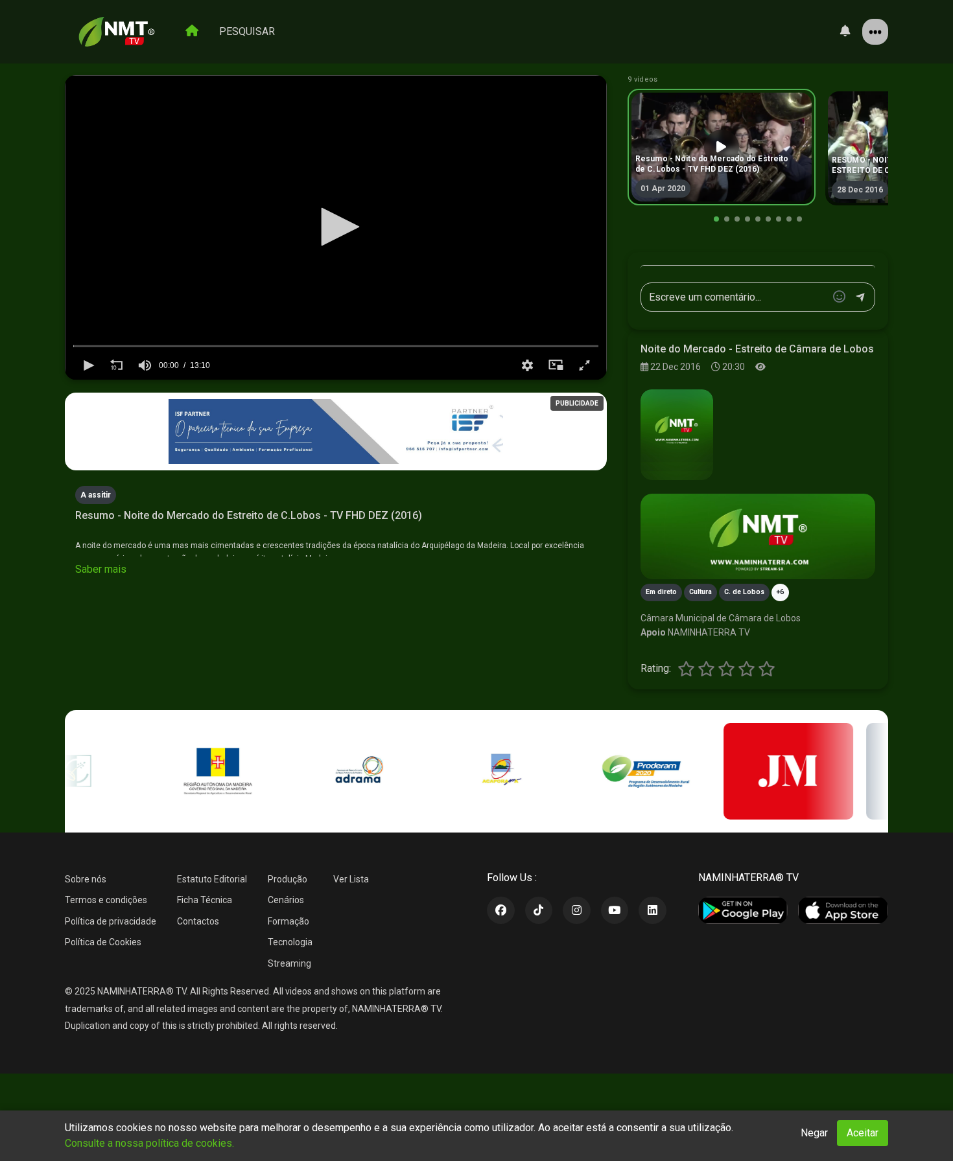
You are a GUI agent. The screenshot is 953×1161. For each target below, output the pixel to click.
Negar (814, 1133)
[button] (335, 226)
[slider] (335, 346)
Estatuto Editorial (212, 879)
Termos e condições (106, 900)
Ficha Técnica (204, 900)
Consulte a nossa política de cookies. (149, 1143)
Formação (288, 921)
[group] (144, 365)
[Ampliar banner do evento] (758, 536)
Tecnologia (290, 942)
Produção (287, 879)
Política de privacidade (110, 921)
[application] (336, 227)
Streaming (289, 963)
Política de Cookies (103, 942)
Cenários (286, 900)
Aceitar (862, 1133)
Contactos (198, 921)
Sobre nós (85, 879)
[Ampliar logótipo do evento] (677, 434)
